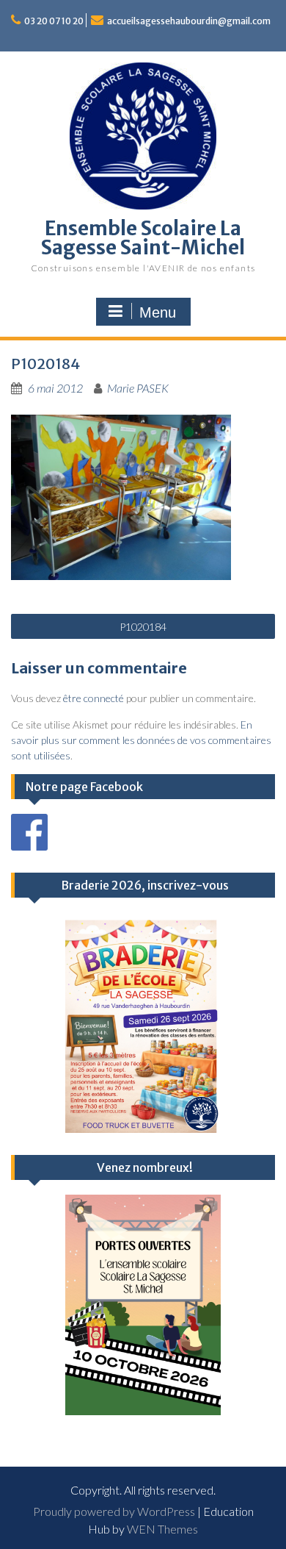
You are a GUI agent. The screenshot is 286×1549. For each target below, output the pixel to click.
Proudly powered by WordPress (114, 1511)
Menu (157, 312)
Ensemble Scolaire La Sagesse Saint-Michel (143, 238)
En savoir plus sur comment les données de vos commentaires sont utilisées (141, 740)
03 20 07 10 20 (54, 20)
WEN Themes (162, 1529)
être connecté (93, 698)
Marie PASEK (138, 388)
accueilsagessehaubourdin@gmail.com (189, 20)
